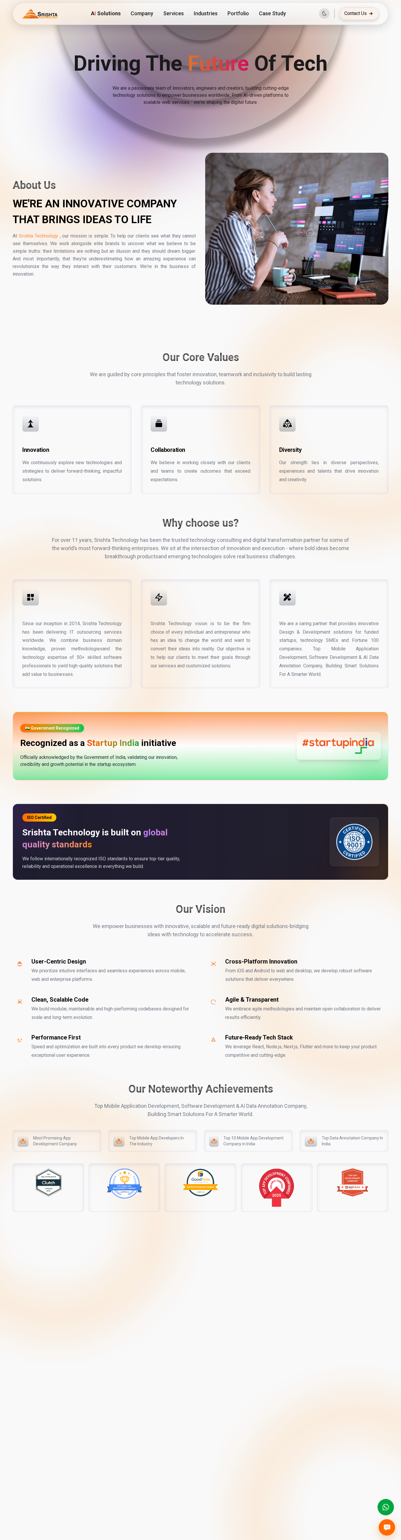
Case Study (272, 13)
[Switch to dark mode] (324, 13)
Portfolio (238, 13)
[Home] (40, 13)
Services (173, 13)
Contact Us (355, 13)
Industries (206, 13)
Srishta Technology (38, 236)
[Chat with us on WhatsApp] (386, 1507)
